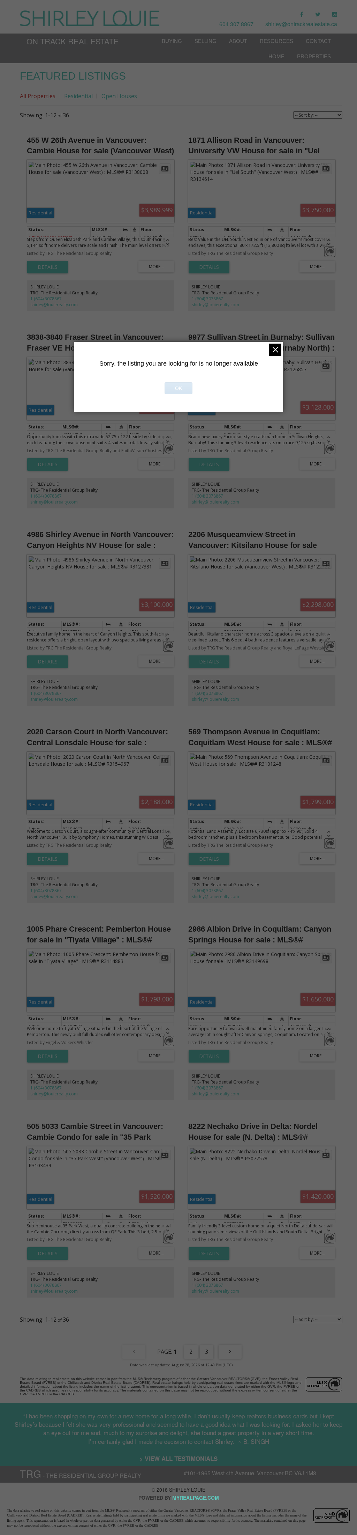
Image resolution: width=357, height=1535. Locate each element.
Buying (172, 41)
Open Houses (119, 96)
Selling (206, 41)
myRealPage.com (195, 1497)
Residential (78, 96)
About (238, 41)
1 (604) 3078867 (46, 299)
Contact (318, 41)
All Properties (37, 96)
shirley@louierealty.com (54, 305)
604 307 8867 (236, 24)
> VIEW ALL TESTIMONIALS (178, 1458)
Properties (314, 56)
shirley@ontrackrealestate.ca (301, 24)
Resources (276, 41)
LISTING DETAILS (47, 267)
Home (276, 56)
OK (178, 388)
